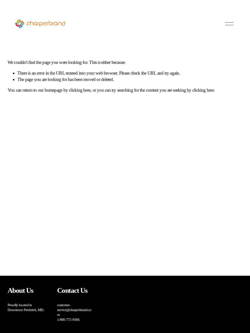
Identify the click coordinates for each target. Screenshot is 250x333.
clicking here (79, 90)
